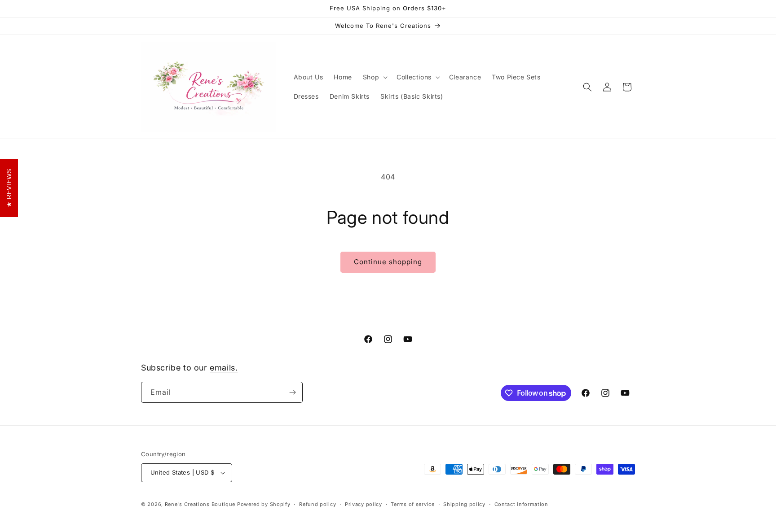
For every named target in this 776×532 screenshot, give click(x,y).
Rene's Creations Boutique (200, 504)
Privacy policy (363, 504)
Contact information (521, 504)
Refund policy (317, 504)
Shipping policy (464, 504)
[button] (374, 77)
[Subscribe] (292, 392)
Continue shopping (388, 261)
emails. (224, 367)
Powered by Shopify (264, 504)
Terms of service (412, 504)
